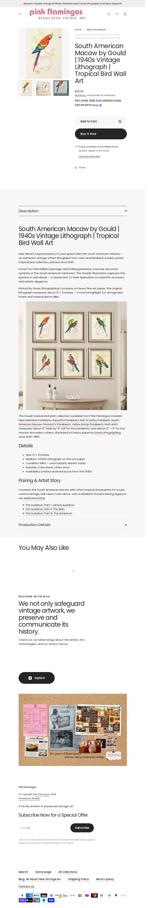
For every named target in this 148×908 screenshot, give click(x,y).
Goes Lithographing (108, 432)
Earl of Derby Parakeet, (95, 420)
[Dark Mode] (109, 14)
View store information (89, 156)
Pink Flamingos (41, 794)
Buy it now (88, 134)
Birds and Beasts (96, 29)
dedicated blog (34, 498)
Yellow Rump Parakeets (87, 424)
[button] (20, 14)
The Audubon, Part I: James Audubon (50, 505)
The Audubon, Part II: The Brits (45, 509)
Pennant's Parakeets (57, 424)
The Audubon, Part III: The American (48, 513)
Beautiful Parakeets (66, 420)
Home (78, 29)
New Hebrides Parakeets (35, 420)
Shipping (80, 95)
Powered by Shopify (29, 798)
